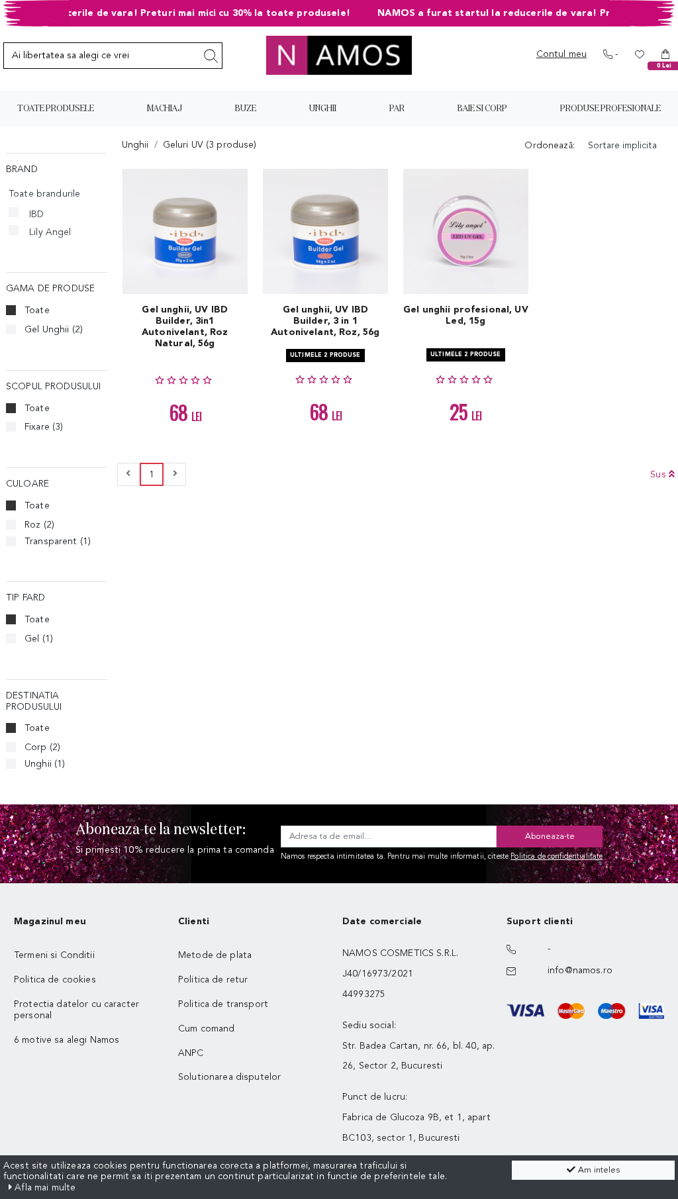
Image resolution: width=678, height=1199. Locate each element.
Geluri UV (210, 145)
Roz (39, 525)
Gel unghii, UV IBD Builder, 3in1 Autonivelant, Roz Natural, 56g (185, 326)
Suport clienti (540, 921)
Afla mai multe (43, 1187)
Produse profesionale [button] (610, 108)
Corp (42, 747)
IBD (36, 214)
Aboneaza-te (550, 836)
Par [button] (397, 108)
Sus (659, 474)
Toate (37, 310)
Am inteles (597, 1170)
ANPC (191, 1053)
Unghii (44, 764)
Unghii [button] (322, 108)
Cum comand (206, 1028)
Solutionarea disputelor (229, 1077)
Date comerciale (382, 921)
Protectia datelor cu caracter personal (76, 1010)
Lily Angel (50, 232)
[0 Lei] (666, 54)
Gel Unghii (53, 329)
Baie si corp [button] (482, 108)
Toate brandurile (44, 194)
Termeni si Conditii (54, 955)
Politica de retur (213, 979)
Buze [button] (245, 108)
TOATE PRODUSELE (55, 108)
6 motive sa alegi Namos (66, 1040)
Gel (38, 639)
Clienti (193, 921)
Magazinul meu (50, 921)
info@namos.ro (580, 970)
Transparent (57, 541)
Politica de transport (223, 1004)
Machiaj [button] (164, 108)
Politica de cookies (55, 979)
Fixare (43, 427)
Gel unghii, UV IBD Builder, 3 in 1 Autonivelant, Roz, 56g (325, 321)
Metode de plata (215, 955)
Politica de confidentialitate (556, 857)
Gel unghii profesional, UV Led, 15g (465, 315)
